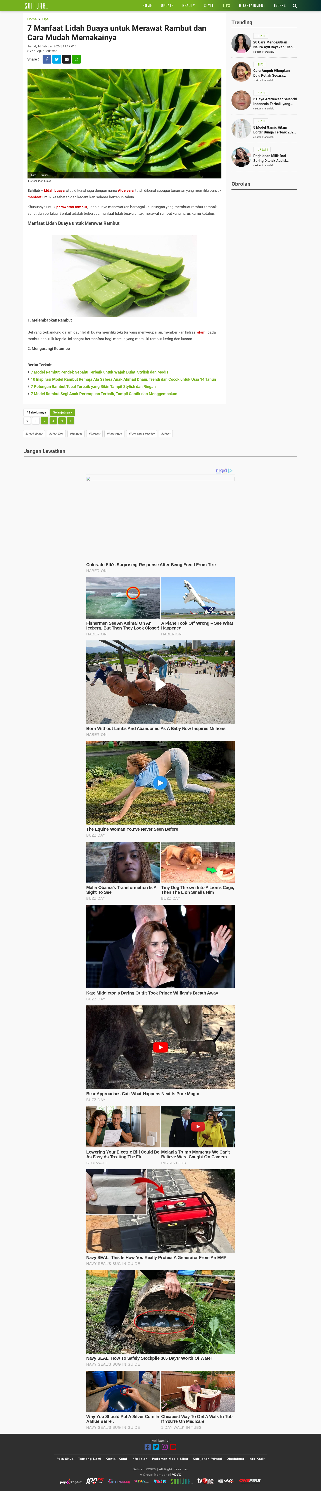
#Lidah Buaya (34, 433)
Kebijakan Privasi (207, 1458)
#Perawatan (114, 433)
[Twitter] (156, 1447)
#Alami (165, 433)
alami (202, 332)
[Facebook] (148, 1447)
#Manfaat (76, 433)
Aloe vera (126, 190)
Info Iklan (139, 1458)
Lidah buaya (54, 190)
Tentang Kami (89, 1458)
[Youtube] (173, 1447)
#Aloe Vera (56, 433)
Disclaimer (235, 1458)
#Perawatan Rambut (142, 433)
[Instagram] (165, 1447)
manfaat (34, 197)
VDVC (176, 1474)
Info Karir (257, 1458)
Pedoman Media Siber (170, 1458)
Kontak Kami (116, 1458)
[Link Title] (36, 5)
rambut (81, 207)
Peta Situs (65, 1458)
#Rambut (94, 433)
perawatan (65, 207)
